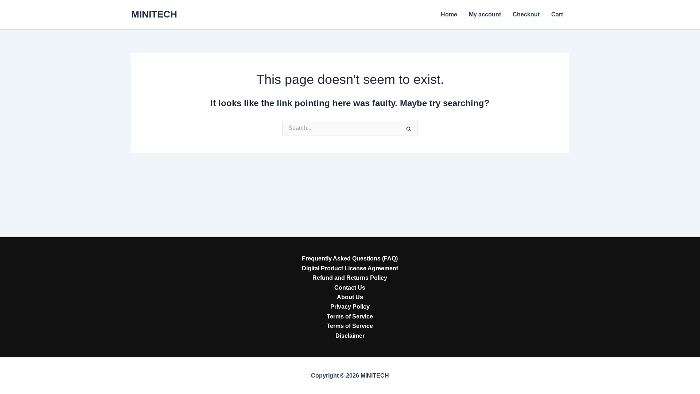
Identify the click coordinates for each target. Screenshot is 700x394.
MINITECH (154, 14)
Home (449, 14)
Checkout (526, 14)
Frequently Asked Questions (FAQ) (350, 258)
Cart (557, 14)
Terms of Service (350, 316)
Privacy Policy (350, 307)
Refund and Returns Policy (349, 278)
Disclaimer (350, 336)
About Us (350, 297)
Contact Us (349, 288)
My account (485, 14)
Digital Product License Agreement (350, 268)
